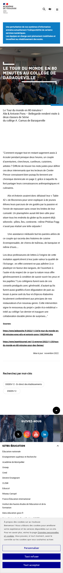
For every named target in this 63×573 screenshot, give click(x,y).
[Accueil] (11, 8)
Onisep (5, 467)
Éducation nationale (11, 451)
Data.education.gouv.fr (12, 512)
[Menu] (57, 10)
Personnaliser (31, 548)
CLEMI (5, 483)
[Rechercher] (44, 10)
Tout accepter (31, 565)
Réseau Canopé (9, 493)
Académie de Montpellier (13, 462)
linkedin (44, 434)
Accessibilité (49, 9)
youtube (36, 434)
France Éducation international (16, 499)
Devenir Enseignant (11, 477)
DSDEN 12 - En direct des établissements (23, 384)
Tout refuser (31, 556)
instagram (27, 434)
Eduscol (6, 488)
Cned (4, 472)
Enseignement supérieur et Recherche (19, 456)
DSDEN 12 (11, 391)
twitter (18, 434)
